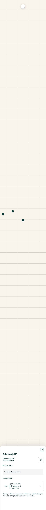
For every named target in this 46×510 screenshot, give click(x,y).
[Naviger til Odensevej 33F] (40, 459)
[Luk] (42, 450)
